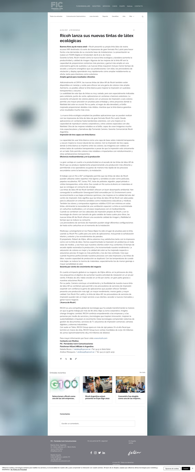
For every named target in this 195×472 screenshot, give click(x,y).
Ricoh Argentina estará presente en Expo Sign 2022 (97, 397)
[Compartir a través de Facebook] (61, 359)
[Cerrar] (192, 468)
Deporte (105, 16)
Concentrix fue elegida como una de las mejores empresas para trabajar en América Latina (129, 397)
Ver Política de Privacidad (18, 469)
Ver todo (142, 372)
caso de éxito (94, 16)
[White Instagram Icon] (95, 452)
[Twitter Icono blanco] (99, 452)
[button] (143, 16)
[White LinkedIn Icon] (103, 452)
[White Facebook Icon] (91, 452)
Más (130, 16)
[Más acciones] (134, 30)
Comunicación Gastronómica (76, 16)
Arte (124, 16)
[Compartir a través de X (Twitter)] (66, 359)
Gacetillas (115, 16)
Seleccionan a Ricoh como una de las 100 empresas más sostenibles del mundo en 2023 (64, 397)
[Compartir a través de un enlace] (76, 359)
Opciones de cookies (172, 469)
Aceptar (185, 469)
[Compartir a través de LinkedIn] (71, 359)
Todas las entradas (56, 16)
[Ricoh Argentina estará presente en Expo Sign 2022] (97, 384)
